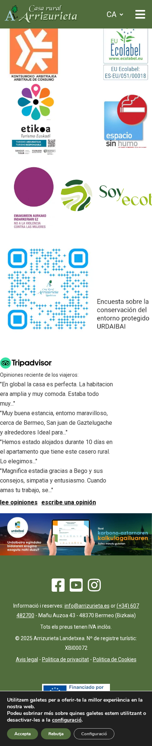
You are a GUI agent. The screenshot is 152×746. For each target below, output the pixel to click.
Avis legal (27, 659)
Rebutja (55, 734)
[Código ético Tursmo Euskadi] (33, 155)
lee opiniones (19, 502)
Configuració (94, 734)
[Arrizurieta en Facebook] (58, 588)
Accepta (22, 734)
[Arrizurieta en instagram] (94, 588)
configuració (67, 720)
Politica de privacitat (65, 659)
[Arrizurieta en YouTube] (76, 588)
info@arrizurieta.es (87, 606)
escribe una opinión (68, 502)
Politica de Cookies (115, 659)
